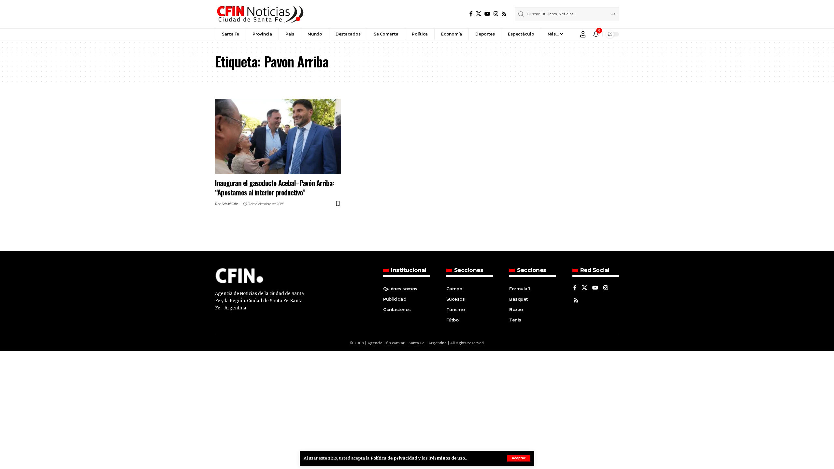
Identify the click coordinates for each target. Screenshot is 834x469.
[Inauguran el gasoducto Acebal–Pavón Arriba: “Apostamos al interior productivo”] (278, 136)
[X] (478, 13)
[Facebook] (471, 13)
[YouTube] (487, 13)
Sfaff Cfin (230, 204)
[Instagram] (496, 13)
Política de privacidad (393, 458)
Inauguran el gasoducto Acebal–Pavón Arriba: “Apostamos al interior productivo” (274, 187)
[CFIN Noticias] (259, 14)
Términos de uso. (447, 458)
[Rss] (504, 13)
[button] (518, 458)
